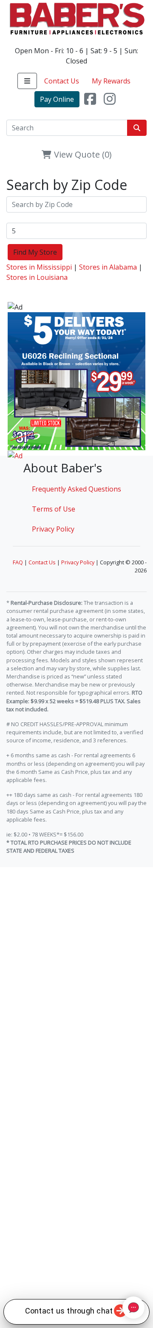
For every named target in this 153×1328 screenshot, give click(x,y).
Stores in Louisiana (37, 277)
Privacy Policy (53, 529)
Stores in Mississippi (39, 267)
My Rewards (111, 81)
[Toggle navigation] (27, 81)
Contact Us (61, 81)
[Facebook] (90, 99)
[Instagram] (110, 99)
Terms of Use (53, 509)
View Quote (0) (82, 154)
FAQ (18, 562)
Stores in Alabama (108, 267)
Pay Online (57, 99)
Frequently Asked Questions (76, 489)
